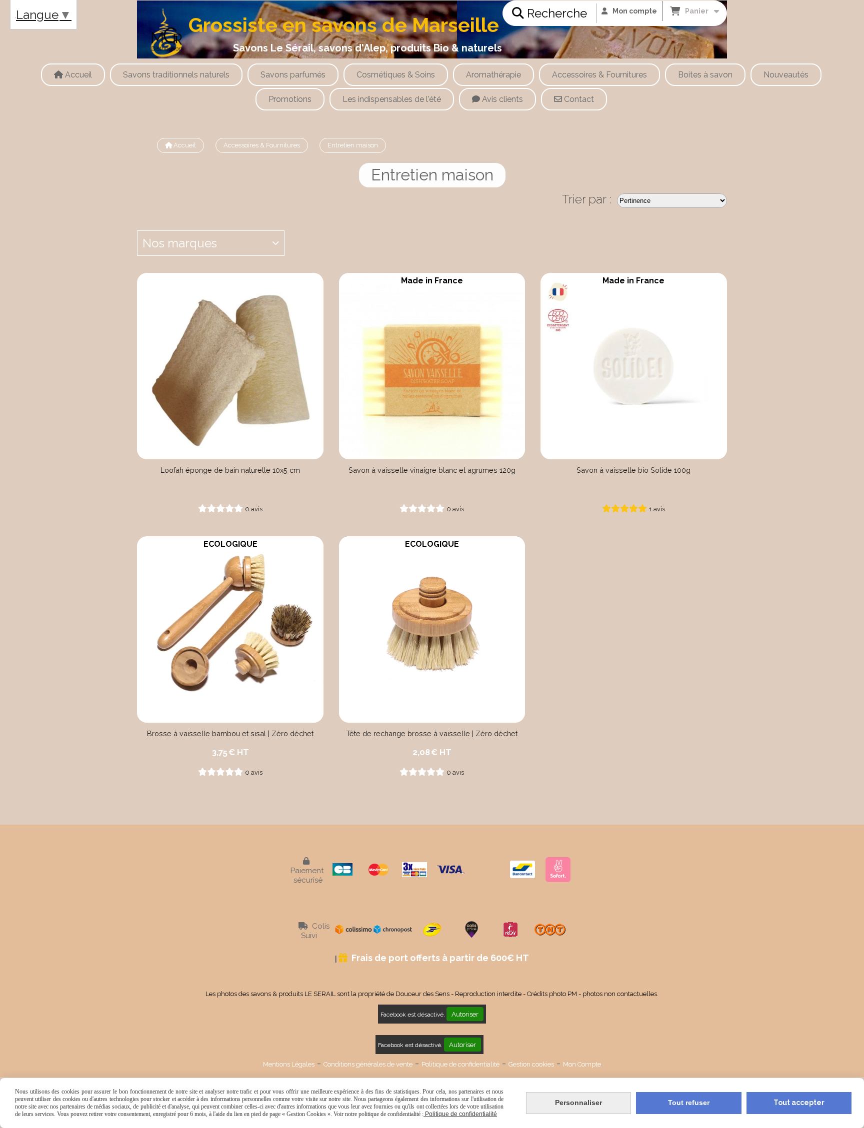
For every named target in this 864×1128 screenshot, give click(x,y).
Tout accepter (799, 1103)
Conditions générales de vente (368, 1064)
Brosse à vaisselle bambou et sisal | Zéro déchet (230, 733)
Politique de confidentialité (461, 1064)
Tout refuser (689, 1103)
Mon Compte (582, 1064)
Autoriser (465, 1014)
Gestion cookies (531, 1064)
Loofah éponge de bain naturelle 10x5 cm (230, 470)
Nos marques (179, 243)
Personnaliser (578, 1103)
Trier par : (587, 199)
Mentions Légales (288, 1064)
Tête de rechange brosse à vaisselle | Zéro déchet (432, 733)
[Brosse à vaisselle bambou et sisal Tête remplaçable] (230, 629)
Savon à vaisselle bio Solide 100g (633, 470)
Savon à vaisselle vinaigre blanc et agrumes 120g (432, 470)
